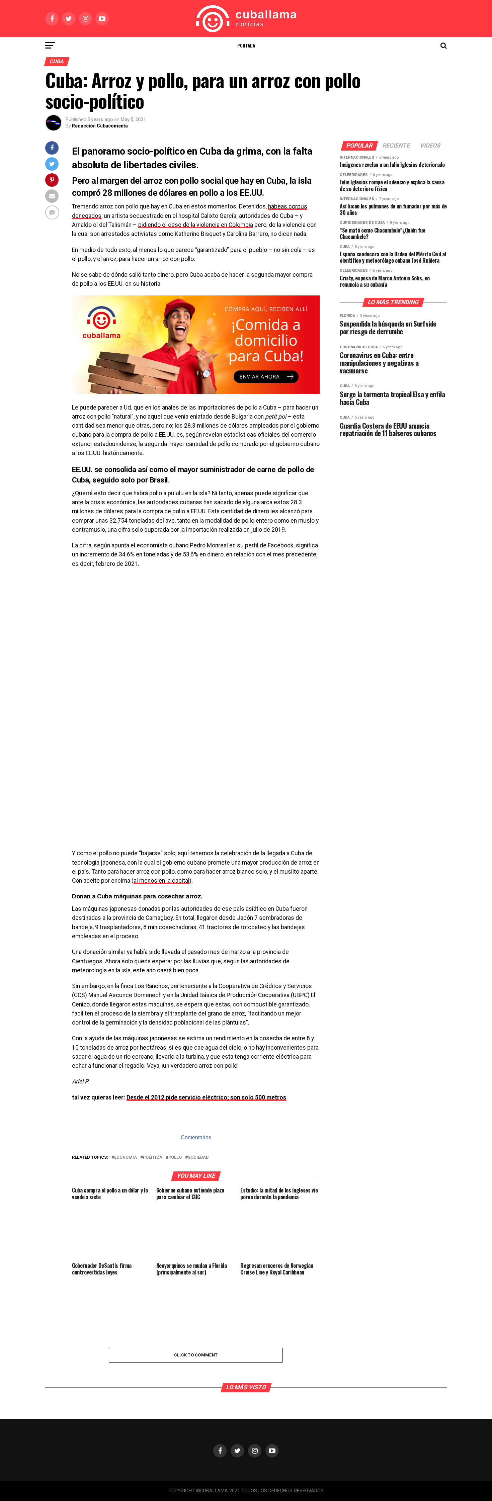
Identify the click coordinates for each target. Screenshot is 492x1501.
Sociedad (198, 1157)
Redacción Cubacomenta (100, 125)
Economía (125, 1157)
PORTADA (246, 45)
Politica (152, 1157)
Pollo (175, 1157)
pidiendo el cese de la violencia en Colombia (195, 225)
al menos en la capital (161, 880)
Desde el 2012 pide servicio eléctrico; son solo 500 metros (206, 1097)
